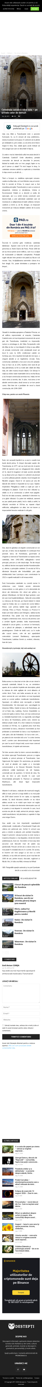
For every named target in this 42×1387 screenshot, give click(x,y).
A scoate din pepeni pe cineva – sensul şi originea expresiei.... (27, 1149)
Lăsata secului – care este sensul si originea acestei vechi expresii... (26, 1237)
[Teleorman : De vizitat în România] (7, 944)
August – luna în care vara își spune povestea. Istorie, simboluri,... (27, 1226)
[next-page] (7, 952)
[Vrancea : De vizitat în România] (7, 933)
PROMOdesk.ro (21, 1355)
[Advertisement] (21, 28)
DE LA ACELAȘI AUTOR (28, 878)
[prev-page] (3, 952)
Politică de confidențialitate (24, 1378)
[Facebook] (18, 1369)
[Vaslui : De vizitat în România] (7, 922)
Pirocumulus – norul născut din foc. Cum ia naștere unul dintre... (26, 1204)
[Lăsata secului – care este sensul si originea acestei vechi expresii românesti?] (7, 1238)
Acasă (3, 53)
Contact (36, 1378)
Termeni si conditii (8, 1378)
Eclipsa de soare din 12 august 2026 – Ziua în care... (27, 1192)
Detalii (26, 9)
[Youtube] (24, 1369)
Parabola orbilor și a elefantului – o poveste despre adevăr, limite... (24, 1171)
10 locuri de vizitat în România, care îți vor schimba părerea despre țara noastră (25, 899)
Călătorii (9, 53)
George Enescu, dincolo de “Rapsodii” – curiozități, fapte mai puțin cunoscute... (27, 1160)
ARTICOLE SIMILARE (11, 878)
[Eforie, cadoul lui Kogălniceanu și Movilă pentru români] (7, 911)
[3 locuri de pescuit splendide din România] (7, 887)
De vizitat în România (21, 53)
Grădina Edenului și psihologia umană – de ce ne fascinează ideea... (27, 1248)
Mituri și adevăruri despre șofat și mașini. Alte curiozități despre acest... (25, 1215)
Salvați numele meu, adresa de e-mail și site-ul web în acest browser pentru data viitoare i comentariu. (20, 1027)
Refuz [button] (19, 9)
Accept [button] (34, 9)
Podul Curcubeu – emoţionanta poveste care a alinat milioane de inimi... (27, 1182)
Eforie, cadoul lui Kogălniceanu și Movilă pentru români (25, 911)
